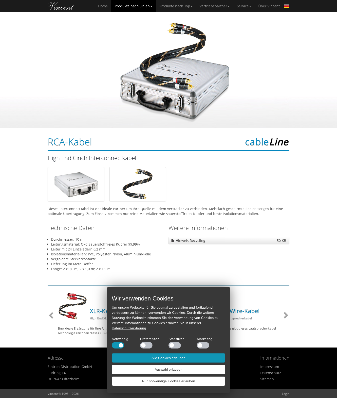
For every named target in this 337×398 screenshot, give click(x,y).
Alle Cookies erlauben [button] (168, 358)
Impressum (269, 366)
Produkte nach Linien (132, 6)
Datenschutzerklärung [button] (129, 328)
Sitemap (267, 379)
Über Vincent (269, 6)
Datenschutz (270, 372)
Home (61, 6)
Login (285, 394)
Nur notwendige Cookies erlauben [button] (168, 381)
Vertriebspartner (213, 6)
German (286, 6)
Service (243, 6)
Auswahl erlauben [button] (169, 369)
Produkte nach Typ (174, 6)
